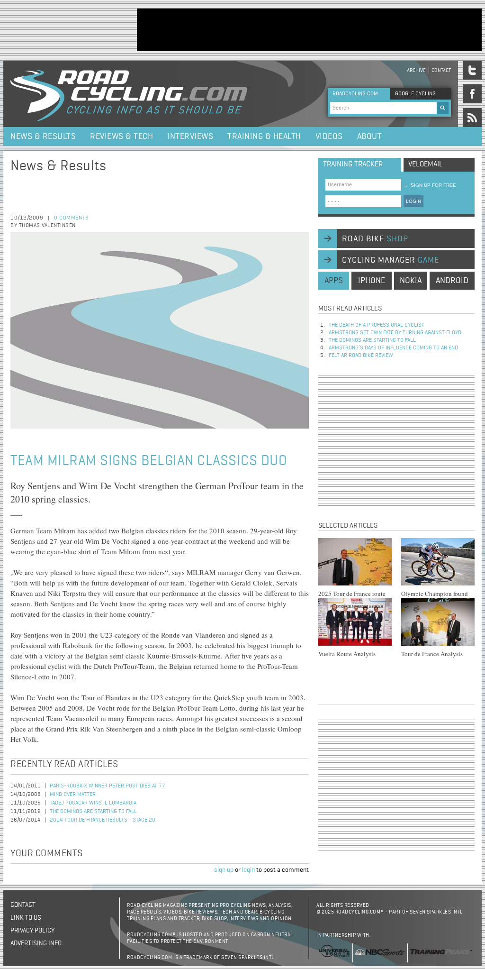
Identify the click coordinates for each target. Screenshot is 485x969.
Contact (441, 70)
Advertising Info (36, 943)
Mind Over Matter (73, 794)
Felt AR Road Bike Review (361, 355)
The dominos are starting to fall (93, 811)
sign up (224, 870)
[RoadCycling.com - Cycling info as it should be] (128, 94)
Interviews (190, 136)
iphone (371, 280)
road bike (375, 239)
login (248, 870)
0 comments (71, 218)
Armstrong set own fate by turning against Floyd (395, 333)
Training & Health (264, 136)
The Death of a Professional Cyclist (376, 325)
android (452, 280)
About (369, 136)
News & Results (43, 136)
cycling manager (390, 260)
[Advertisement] (309, 30)
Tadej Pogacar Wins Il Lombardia (93, 803)
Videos (329, 136)
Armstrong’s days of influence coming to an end (393, 348)
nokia (411, 280)
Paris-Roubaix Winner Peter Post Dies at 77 (107, 786)
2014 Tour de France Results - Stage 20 (102, 820)
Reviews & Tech (121, 136)
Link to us (25, 917)
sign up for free (430, 185)
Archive (416, 70)
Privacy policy (32, 930)
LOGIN (413, 201)
